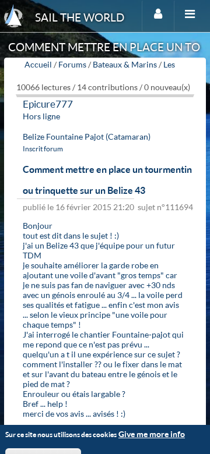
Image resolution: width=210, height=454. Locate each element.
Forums (72, 64)
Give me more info (151, 434)
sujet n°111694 (165, 207)
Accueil (38, 64)
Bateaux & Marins (125, 64)
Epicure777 (48, 104)
